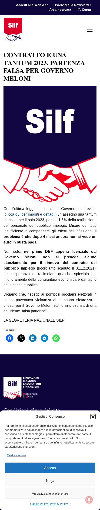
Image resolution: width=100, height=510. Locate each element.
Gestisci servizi (16, 455)
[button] (93, 416)
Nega (50, 481)
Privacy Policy (59, 504)
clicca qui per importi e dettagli (30, 214)
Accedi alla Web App (32, 5)
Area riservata (60, 9)
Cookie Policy (39, 504)
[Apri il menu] (89, 29)
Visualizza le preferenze (50, 493)
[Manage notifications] (89, 499)
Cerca (86, 9)
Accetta (50, 468)
